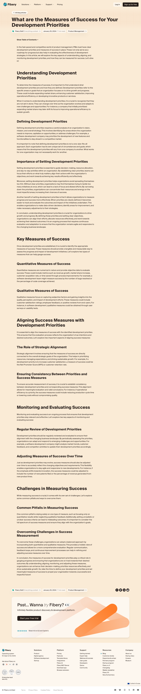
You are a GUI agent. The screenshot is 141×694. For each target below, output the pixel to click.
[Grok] (13, 664)
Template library (62, 658)
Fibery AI (60, 663)
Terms (23, 690)
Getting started (85, 653)
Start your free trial (29, 618)
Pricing (60, 4)
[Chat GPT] (3, 664)
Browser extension (63, 670)
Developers (83, 663)
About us (128, 653)
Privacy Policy (33, 690)
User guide (83, 661)
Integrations (61, 660)
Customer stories (108, 656)
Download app (61, 668)
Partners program (108, 660)
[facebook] (116, 590)
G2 (38, 631)
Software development (41, 658)
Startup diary (130, 656)
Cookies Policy (45, 690)
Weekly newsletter (108, 670)
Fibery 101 (106, 672)
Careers (128, 658)
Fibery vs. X (106, 665)
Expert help (83, 656)
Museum (128, 660)
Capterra (46, 631)
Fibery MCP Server (63, 665)
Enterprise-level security (7, 678)
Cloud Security (58, 690)
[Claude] (6, 664)
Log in (117, 4)
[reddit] (127, 590)
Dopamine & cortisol (109, 658)
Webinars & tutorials (86, 658)
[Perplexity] (16, 664)
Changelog (106, 668)
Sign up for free (130, 4)
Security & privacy (108, 675)
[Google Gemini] (10, 664)
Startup (36, 660)
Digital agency (38, 656)
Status (82, 665)
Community (84, 668)
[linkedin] (124, 590)
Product (36, 653)
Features (60, 656)
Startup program (108, 663)
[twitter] (120, 590)
